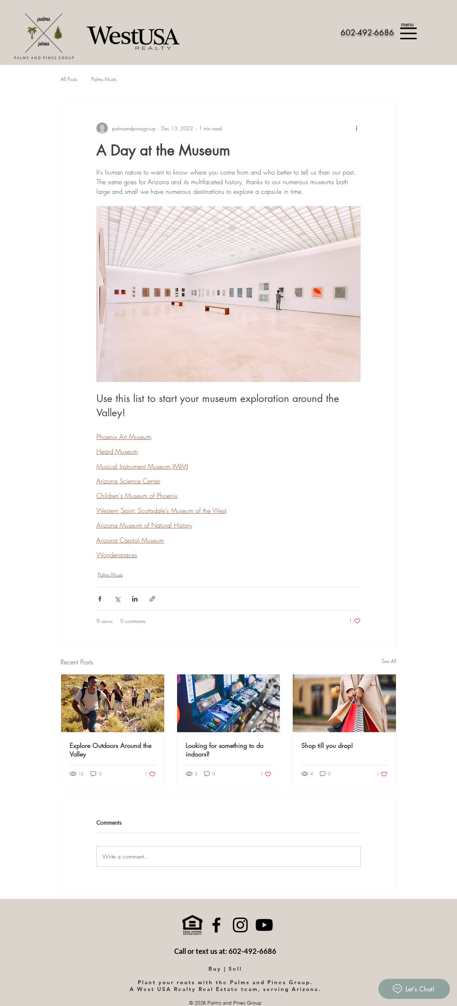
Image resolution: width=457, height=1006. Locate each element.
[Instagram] (240, 925)
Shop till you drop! (327, 745)
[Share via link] (152, 598)
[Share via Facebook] (99, 598)
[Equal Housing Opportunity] (192, 925)
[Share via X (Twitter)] (117, 598)
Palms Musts (103, 79)
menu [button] (407, 24)
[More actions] (356, 128)
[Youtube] (264, 925)
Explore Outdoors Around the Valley (110, 749)
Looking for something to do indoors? (224, 749)
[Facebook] (216, 925)
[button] (408, 33)
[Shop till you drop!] (344, 703)
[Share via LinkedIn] (134, 598)
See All (389, 661)
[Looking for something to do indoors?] (228, 703)
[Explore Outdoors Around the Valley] (112, 703)
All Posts (69, 79)
